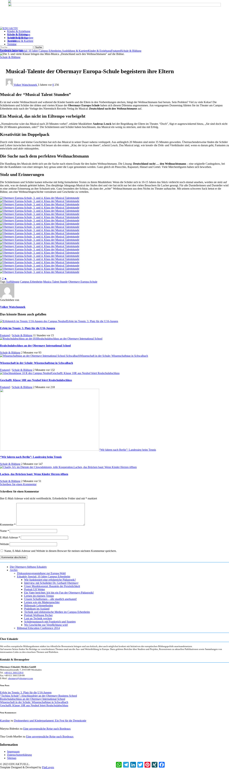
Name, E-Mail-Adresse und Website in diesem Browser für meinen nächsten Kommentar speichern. (60, 550)
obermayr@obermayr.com (20, 678)
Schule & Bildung (17, 37)
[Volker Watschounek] (7, 296)
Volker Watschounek (26, 84)
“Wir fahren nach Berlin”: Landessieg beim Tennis (127, 449)
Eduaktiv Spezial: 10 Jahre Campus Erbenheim (34, 50)
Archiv (14, 570)
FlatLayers (48, 767)
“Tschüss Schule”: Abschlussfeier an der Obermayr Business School (38, 695)
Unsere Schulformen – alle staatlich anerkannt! (50, 599)
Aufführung (12, 281)
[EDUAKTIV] (9, 28)
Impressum (13, 751)
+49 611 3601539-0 (13, 672)
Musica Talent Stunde (55, 281)
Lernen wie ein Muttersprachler (42, 602)
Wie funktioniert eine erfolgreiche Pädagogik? (50, 579)
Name (4, 530)
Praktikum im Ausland (36, 608)
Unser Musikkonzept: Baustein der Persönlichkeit (52, 586)
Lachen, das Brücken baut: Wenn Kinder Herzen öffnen (105, 467)
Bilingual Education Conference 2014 (38, 628)
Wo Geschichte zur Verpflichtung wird (46, 624)
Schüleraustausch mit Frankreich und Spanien (50, 621)
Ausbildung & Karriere (20, 40)
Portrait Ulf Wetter (34, 589)
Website (4, 544)
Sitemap (11, 758)
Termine (11, 44)
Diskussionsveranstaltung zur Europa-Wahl (41, 573)
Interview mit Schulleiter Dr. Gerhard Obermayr (51, 582)
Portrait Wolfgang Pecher (38, 615)
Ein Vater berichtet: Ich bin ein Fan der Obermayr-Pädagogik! (59, 592)
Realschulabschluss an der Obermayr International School (69, 338)
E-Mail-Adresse (10, 537)
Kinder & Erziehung (18, 34)
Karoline (5, 720)
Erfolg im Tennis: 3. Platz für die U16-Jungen (92, 321)
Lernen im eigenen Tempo (39, 595)
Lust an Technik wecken (38, 618)
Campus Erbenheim (31, 281)
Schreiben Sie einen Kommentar (18, 484)
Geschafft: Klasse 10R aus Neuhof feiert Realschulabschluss (85, 373)
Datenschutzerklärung (19, 754)
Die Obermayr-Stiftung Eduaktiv (28, 566)
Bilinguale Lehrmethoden (38, 605)
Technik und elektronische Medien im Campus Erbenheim (57, 611)
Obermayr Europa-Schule (82, 281)
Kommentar (8, 524)
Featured (116, 50)
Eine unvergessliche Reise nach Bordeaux (47, 728)
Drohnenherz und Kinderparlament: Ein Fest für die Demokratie (50, 720)
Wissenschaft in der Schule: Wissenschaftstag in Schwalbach (114, 355)
